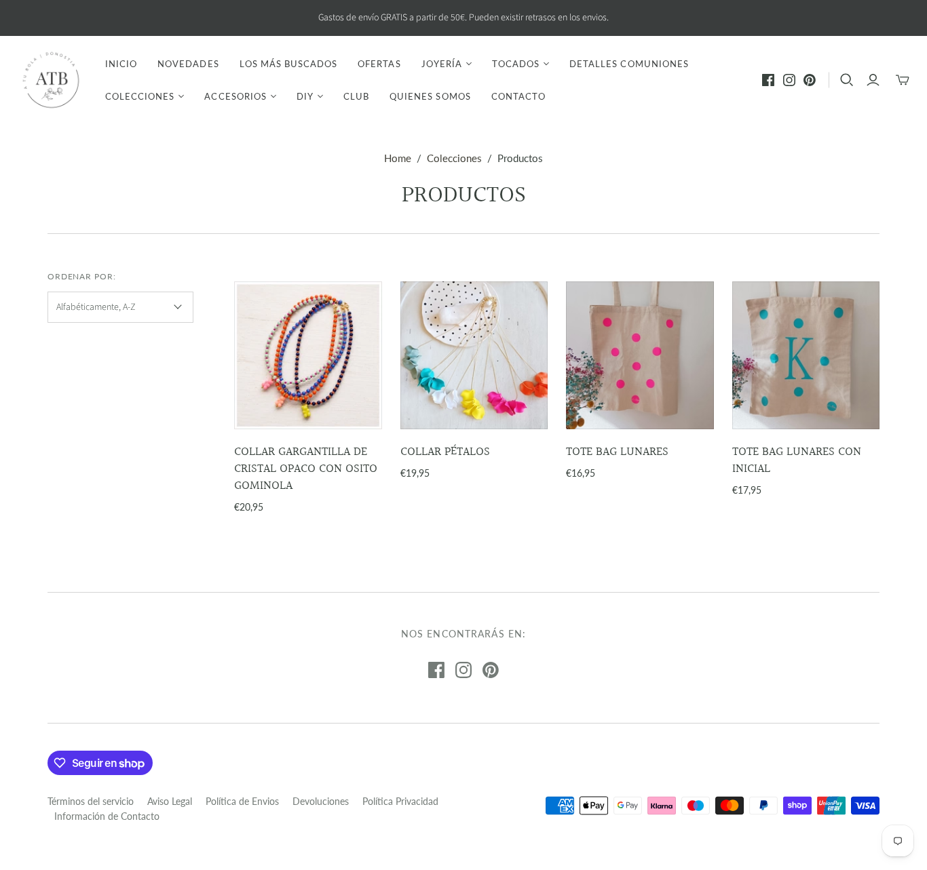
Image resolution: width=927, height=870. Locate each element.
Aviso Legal (169, 801)
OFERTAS (379, 63)
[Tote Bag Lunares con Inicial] (806, 355)
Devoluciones (320, 801)
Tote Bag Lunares (617, 452)
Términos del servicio (91, 801)
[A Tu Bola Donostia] (50, 80)
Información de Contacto (106, 816)
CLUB (356, 96)
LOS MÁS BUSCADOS (289, 63)
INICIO (121, 63)
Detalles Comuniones (629, 63)
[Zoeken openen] (847, 80)
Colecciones (454, 158)
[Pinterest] (809, 80)
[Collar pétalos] (474, 355)
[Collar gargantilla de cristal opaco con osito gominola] (308, 355)
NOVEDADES (188, 63)
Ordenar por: (82, 276)
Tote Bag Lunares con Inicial (796, 460)
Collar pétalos (445, 452)
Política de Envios (242, 801)
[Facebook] (768, 80)
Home (397, 158)
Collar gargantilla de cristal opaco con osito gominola (305, 469)
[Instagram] (789, 80)
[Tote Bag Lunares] (640, 355)
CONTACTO (518, 96)
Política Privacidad (400, 801)
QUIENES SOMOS (430, 96)
